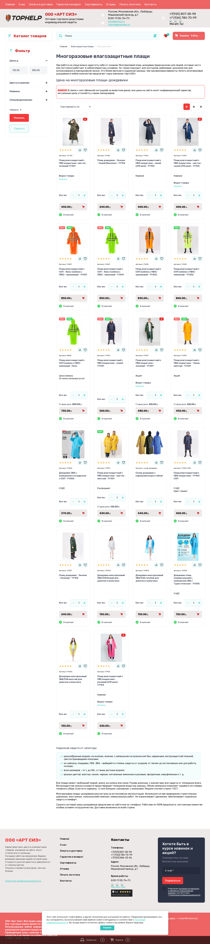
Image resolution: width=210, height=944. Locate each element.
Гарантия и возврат (68, 4)
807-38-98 (182, 14)
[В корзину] (83, 206)
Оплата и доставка (41, 4)
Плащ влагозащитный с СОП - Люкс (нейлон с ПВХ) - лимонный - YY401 (110, 272)
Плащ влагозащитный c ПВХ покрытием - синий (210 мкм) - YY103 (148, 163)
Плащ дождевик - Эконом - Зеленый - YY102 (73, 576)
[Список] (194, 107)
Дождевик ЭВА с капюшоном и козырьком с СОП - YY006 (72, 476)
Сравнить (80, 150)
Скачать (63, 179)
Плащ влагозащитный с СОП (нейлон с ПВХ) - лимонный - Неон (72, 363)
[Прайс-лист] (201, 107)
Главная (10, 4)
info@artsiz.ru (116, 21)
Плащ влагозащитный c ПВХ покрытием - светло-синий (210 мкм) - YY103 (188, 163)
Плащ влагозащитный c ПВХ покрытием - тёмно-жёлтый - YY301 (187, 363)
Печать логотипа (130, 4)
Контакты (150, 4)
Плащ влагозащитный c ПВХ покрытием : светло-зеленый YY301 (72, 163)
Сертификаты (93, 4)
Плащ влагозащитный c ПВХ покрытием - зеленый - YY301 (148, 363)
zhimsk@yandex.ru (119, 24)
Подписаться (172, 880)
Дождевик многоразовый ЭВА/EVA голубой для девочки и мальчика (149, 578)
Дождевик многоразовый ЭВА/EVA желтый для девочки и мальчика (73, 679)
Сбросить (19, 128)
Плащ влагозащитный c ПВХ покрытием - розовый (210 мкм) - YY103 (110, 680)
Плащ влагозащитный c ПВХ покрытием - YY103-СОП (187, 476)
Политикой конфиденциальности (184, 895)
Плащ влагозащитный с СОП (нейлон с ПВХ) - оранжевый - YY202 (148, 272)
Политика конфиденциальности (23, 881)
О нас (22, 4)
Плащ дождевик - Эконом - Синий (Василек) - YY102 (111, 161)
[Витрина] (186, 107)
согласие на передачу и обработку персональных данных (183, 891)
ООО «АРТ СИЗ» (61, 14)
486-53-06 (121, 857)
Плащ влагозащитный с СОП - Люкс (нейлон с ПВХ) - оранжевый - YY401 (73, 272)
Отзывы (111, 4)
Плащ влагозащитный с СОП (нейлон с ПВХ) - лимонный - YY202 (186, 272)
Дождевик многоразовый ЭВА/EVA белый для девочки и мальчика (111, 578)
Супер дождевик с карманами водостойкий (149, 474)
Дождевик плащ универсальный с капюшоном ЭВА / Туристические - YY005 (187, 579)
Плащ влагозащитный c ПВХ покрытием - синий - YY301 (110, 363)
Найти (60, 36)
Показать (19, 117)
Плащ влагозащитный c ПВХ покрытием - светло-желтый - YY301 (111, 476)
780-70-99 (183, 17)
